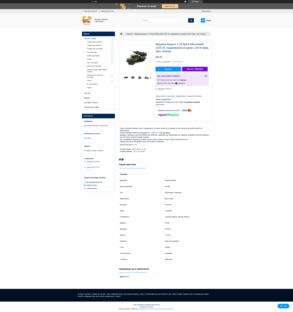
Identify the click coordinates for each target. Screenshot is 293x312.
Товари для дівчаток (94, 45)
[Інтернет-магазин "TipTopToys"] (87, 24)
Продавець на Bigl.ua (146, 307)
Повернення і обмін (91, 107)
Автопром (166, 133)
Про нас (87, 93)
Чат (285, 306)
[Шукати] (191, 20)
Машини (130, 34)
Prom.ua (157, 305)
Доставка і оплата (91, 102)
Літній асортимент (93, 56)
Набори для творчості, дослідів (95, 76)
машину (144, 133)
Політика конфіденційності (165, 309)
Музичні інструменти (94, 66)
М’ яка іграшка (92, 84)
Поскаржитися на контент (147, 309)
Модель (123, 135)
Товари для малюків (94, 42)
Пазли (89, 80)
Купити (168, 69)
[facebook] (120, 160)
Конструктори (92, 52)
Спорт (89, 59)
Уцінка (89, 87)
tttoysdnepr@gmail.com (94, 182)
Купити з (191, 69)
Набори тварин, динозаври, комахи (97, 71)
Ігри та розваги (92, 62)
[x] (122, 160)
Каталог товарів (90, 38)
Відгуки (87, 98)
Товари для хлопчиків (95, 49)
